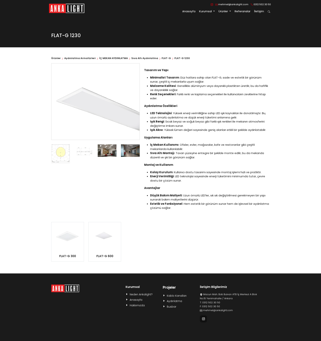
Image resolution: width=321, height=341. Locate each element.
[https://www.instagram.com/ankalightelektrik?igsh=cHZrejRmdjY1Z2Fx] (212, 4)
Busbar (171, 307)
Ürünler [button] (223, 11)
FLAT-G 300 (67, 256)
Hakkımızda (137, 305)
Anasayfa (188, 11)
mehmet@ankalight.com (233, 4)
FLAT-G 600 (104, 256)
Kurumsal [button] (206, 11)
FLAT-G (166, 58)
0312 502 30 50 (262, 4)
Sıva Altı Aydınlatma (144, 58)
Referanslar (242, 11)
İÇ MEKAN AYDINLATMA (113, 58)
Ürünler (56, 58)
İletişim (259, 11)
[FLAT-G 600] (105, 236)
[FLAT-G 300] (67, 236)
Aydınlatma (174, 301)
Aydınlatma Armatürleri (80, 58)
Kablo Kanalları (177, 296)
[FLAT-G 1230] (60, 154)
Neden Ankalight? (141, 294)
